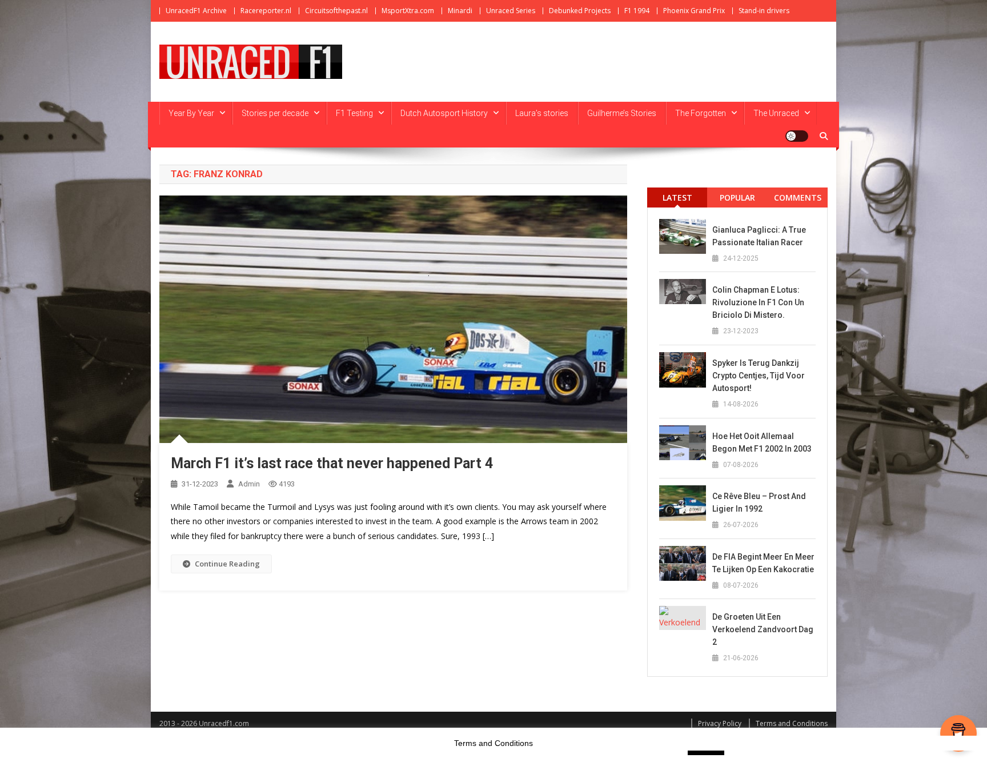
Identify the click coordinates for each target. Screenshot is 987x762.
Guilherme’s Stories (621, 113)
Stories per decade (275, 113)
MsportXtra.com (408, 10)
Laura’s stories (541, 113)
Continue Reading (227, 563)
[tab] (677, 197)
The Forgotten (700, 113)
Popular (737, 197)
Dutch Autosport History (444, 113)
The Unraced (776, 113)
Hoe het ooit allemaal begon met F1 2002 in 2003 (762, 442)
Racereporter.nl (265, 10)
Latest (677, 197)
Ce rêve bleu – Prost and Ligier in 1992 (759, 502)
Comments (797, 197)
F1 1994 (636, 10)
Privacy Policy (719, 723)
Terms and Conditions (792, 723)
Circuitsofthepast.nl (336, 10)
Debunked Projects (580, 10)
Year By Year (191, 113)
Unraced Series (510, 10)
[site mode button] (796, 136)
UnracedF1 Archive (196, 10)
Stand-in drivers (764, 10)
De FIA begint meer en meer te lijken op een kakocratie (763, 563)
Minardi (460, 10)
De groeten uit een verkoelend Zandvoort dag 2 (762, 629)
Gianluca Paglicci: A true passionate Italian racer (759, 236)
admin (249, 484)
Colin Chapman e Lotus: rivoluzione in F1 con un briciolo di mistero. (758, 302)
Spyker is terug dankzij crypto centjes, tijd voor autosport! (758, 375)
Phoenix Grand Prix (694, 10)
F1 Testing (354, 113)
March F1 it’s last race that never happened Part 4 (332, 463)
